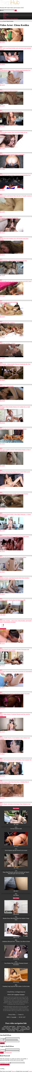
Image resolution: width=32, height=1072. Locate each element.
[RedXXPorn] (10, 5)
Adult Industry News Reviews (10, 18)
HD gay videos (15, 1028)
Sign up (2, 1043)
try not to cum (20, 1030)
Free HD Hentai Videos (13, 1029)
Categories (5, 14)
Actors (4, 17)
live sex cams (11, 1030)
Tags (4, 16)
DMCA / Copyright (11, 1017)
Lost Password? (8, 1052)
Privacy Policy (12, 1014)
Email (1, 1040)
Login (2, 1052)
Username (2, 1038)
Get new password (5, 1064)
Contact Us (21, 1014)
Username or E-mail (5, 1063)
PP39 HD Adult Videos (9, 1026)
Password (2, 1041)
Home (4, 13)
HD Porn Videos (21, 1026)
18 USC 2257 (22, 1017)
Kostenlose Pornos (25, 1029)
